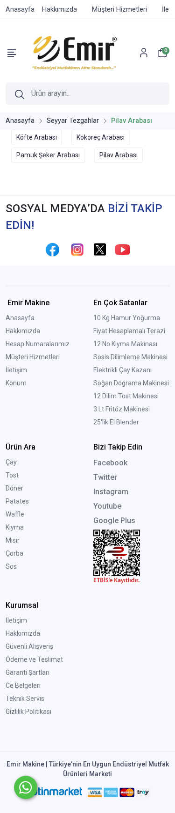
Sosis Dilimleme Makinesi (130, 357)
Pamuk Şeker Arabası (48, 155)
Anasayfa (20, 318)
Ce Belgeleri (23, 685)
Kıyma (15, 527)
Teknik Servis (25, 698)
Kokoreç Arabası (101, 137)
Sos (11, 566)
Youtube (107, 506)
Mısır (13, 540)
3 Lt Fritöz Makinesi (121, 409)
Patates (17, 501)
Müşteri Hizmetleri (33, 357)
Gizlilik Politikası (28, 711)
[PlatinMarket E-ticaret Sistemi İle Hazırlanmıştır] (53, 792)
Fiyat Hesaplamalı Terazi (129, 331)
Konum (16, 383)
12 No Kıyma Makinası (125, 344)
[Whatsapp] (25, 787)
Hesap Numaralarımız (38, 344)
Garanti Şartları (27, 672)
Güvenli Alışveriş (29, 646)
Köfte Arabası (36, 137)
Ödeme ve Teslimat (34, 659)
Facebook (110, 462)
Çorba (14, 553)
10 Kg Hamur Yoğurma (126, 318)
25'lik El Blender (116, 422)
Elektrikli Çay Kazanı (122, 370)
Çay (11, 462)
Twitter (105, 477)
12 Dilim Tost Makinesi (126, 396)
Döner (14, 488)
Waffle (15, 514)
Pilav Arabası (118, 155)
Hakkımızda (23, 331)
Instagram (110, 491)
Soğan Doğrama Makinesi (131, 383)
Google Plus (114, 520)
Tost (12, 475)
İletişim (16, 370)
